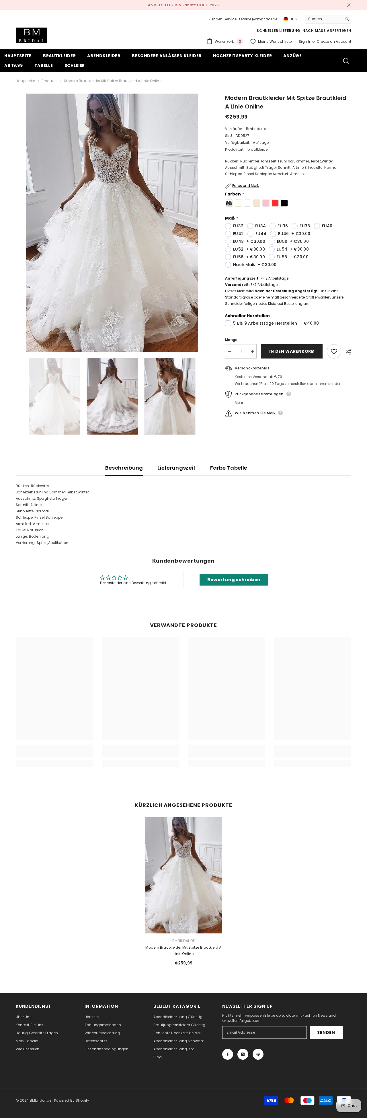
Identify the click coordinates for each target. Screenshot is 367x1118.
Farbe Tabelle (228, 467)
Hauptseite (25, 80)
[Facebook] (227, 1054)
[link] (54, 754)
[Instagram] (242, 1054)
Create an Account (334, 41)
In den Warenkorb (291, 351)
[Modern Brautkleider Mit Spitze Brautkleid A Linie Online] (183, 875)
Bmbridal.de (257, 128)
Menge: (231, 339)
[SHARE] (346, 352)
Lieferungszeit (176, 467)
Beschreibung (124, 467)
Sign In (305, 41)
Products (50, 80)
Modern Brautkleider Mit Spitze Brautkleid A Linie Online (183, 950)
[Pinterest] (258, 1054)
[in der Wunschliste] (334, 351)
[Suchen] (328, 19)
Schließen (348, 5)
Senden (326, 1032)
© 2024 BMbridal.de (33, 1100)
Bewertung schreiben (234, 579)
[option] (112, 223)
